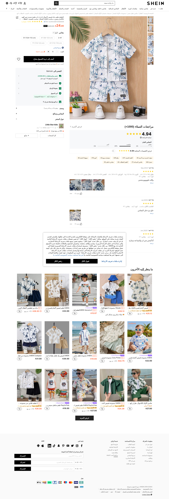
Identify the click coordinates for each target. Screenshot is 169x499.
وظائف (150, 458)
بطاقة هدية (115, 453)
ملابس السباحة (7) (137, 162)
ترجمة (151, 183)
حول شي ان (148, 444)
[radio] (60, 38)
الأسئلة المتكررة (130, 458)
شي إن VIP (132, 461)
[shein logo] (155, 3)
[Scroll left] (9, 8)
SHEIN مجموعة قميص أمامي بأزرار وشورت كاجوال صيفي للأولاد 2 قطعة (112, 403)
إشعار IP (117, 492)
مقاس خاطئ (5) (109, 162)
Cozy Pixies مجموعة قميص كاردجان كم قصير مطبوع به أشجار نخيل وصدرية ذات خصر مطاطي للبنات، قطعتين (112, 358)
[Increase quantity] (48, 51)
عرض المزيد (84, 418)
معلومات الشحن (130, 447)
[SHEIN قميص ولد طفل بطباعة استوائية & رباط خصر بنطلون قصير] (57, 337)
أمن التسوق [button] (54, 93)
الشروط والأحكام (147, 492)
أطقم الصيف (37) (128, 158)
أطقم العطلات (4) (122, 162)
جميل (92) (149, 162)
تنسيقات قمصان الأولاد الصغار (102, 13)
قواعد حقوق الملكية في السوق (131, 492)
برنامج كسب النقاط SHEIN (112, 456)
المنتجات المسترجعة (129, 450)
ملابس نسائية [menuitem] (143, 9)
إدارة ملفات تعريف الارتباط (107, 489)
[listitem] (139, 296)
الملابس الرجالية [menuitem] (114, 9)
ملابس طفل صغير (132, 13)
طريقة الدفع (114, 444)
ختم (112, 492)
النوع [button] (56, 32)
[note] (114, 314)
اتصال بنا (149, 447)
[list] (65, 445)
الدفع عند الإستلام (113, 450)
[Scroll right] (6, 8)
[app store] (42, 447)
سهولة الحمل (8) (83, 158)
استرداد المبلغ (131, 453)
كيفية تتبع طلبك (130, 464)
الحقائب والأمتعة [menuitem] (22, 9)
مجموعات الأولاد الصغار (119, 13)
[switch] (114, 151)
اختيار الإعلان (104, 492)
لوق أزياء (149, 453)
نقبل (82, 478)
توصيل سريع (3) (105, 158)
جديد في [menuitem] (153, 9)
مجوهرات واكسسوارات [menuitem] (36, 9)
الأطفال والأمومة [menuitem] (51, 9)
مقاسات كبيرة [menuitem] (132, 9)
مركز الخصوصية (147, 489)
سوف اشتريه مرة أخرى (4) (144, 158)
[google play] (38, 447)
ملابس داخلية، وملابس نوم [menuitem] (97, 9)
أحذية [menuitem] (72, 9)
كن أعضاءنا (149, 450)
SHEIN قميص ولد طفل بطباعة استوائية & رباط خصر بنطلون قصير (57, 356)
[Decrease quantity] (57, 51)
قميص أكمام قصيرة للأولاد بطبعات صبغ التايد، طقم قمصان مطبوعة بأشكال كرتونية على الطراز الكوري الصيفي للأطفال (139, 308)
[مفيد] (81, 193)
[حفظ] (19, 59)
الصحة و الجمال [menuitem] (64, 9)
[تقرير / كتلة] (71, 193)
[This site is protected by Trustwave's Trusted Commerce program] (81, 487)
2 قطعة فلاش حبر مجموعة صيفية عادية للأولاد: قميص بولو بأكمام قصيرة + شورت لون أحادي (29, 403)
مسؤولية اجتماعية (147, 455)
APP (42, 441)
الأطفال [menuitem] (123, 9)
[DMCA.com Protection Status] (76, 487)
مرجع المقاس (131, 455)
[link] (20, 3)
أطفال (141, 13)
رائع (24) (116, 158)
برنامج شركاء (148, 461)
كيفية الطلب (131, 444)
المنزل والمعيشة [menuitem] (82, 9)
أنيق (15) (94, 158)
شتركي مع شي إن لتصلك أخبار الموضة (72, 452)
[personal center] (24, 3)
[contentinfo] (48, 482)
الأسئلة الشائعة (113, 447)
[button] (11, 3)
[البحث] (56, 3)
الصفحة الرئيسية (148, 13)
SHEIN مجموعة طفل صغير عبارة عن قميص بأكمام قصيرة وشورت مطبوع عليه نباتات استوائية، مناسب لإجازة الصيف (84, 356)
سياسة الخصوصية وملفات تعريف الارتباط (129, 489)
